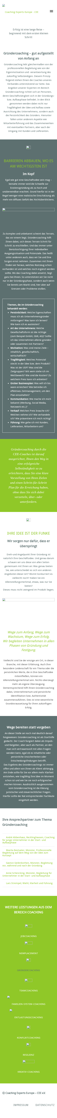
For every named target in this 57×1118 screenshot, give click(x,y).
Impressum (20, 1105)
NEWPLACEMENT (28, 953)
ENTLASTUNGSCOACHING (28, 1017)
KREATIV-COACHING (29, 1071)
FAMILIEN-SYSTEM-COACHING (28, 1004)
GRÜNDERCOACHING (28, 970)
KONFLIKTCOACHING (28, 1037)
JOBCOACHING (29, 936)
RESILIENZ (28, 1054)
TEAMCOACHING (28, 990)
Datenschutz (45, 1105)
